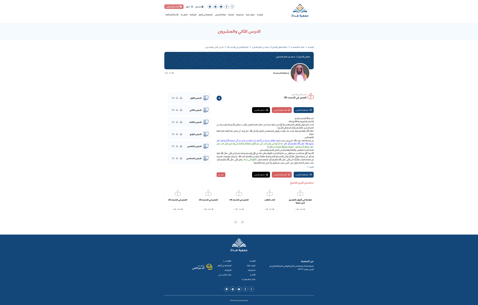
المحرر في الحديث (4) (239, 200)
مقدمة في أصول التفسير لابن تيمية (300, 201)
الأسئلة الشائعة (172, 15)
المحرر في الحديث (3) (208, 200)
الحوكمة (193, 15)
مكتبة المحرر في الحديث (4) (237, 47)
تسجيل (198, 7)
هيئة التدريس (220, 15)
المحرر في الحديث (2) (177, 200)
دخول (187, 7)
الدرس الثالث (195, 122)
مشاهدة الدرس (302, 110)
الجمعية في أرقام (205, 15)
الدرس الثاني (196, 110)
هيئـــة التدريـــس (224, 275)
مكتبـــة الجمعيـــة (297, 47)
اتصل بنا (184, 15)
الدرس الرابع (196, 134)
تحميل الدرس (259, 110)
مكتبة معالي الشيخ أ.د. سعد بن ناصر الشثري (269, 47)
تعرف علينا (250, 15)
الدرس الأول (196, 98)
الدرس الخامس (194, 146)
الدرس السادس (194, 158)
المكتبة (231, 15)
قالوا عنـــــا (227, 261)
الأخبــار (252, 275)
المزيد (311, 167)
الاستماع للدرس (280, 110)
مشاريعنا (240, 15)
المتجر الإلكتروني (172, 7)
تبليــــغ (221, 175)
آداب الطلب (269, 200)
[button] (242, 222)
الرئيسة (260, 15)
